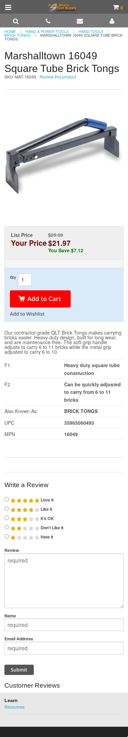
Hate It (46, 537)
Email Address (18, 639)
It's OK (47, 518)
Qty (13, 277)
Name (10, 616)
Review (11, 550)
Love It (47, 500)
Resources (14, 707)
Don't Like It (51, 527)
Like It (46, 509)
